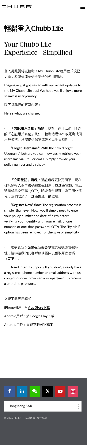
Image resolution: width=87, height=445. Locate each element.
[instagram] (73, 391)
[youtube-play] (60, 391)
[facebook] (9, 391)
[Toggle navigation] (82, 8)
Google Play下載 (42, 316)
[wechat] (35, 391)
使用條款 (42, 418)
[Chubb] (17, 6)
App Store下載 (39, 307)
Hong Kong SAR (20, 406)
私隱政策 (30, 418)
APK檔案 (46, 324)
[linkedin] (22, 391)
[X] (47, 391)
